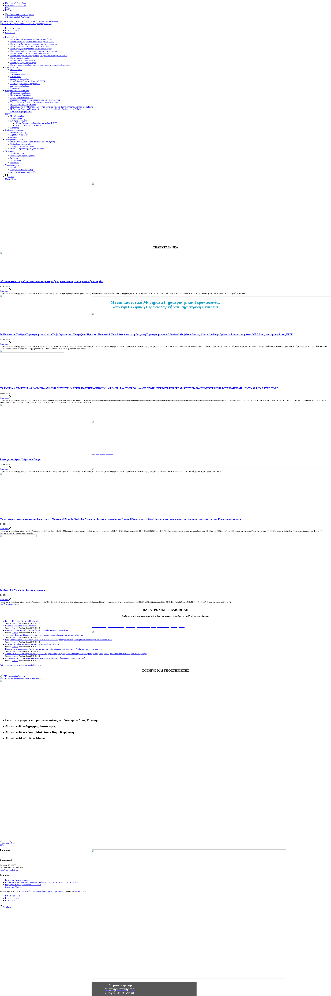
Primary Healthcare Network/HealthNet (21, 621)
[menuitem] (168, 3)
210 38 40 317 (6, 21)
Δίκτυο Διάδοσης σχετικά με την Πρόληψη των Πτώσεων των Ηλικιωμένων (36, 630)
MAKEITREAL (81, 891)
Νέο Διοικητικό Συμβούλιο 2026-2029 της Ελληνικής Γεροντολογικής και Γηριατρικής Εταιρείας (51, 281)
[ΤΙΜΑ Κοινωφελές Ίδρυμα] (12, 676)
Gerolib (15, 623)
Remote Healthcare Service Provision (20, 626)
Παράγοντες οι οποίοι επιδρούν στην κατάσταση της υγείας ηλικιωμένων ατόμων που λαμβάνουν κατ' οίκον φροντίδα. (54, 649)
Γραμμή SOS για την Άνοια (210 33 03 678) (23, 885)
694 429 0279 (32, 21)
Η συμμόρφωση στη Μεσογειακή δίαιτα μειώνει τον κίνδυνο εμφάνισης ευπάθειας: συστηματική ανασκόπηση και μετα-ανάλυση (58, 640)
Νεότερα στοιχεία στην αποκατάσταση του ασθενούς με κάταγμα (32, 644)
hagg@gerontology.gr (49, 21)
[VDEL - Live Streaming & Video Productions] (20, 678)
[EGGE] (25, 23)
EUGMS (9, 10)
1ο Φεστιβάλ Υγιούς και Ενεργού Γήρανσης (23, 590)
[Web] (22, 681)
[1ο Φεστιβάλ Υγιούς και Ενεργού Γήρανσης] (18, 536)
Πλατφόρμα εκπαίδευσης (15, 5)
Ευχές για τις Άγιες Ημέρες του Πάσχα (20, 459)
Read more (4, 291)
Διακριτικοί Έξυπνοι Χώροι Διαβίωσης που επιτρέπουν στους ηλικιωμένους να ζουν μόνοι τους (44, 635)
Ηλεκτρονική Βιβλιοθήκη (15, 3)
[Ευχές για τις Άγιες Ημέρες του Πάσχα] (17, 406)
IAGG (7, 8)
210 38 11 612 (19, 21)
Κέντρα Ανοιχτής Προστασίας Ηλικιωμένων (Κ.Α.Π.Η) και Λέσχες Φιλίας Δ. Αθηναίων (41, 882)
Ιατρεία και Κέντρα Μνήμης (16, 880)
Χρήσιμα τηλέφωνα (13, 887)
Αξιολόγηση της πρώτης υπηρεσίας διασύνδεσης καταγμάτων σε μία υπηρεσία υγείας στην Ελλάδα (46, 658)
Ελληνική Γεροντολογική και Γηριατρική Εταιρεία (42, 891)
